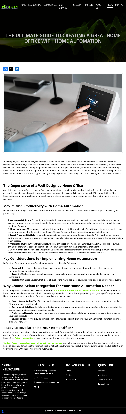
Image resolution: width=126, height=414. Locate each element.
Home (23, 5)
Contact (120, 5)
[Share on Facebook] (5, 69)
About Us (99, 6)
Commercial (50, 5)
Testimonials (71, 379)
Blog (110, 5)
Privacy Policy (103, 384)
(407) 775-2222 (41, 378)
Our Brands (63, 6)
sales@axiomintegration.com (47, 382)
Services (69, 375)
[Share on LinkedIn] (17, 69)
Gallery (77, 5)
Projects (88, 5)
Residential (34, 5)
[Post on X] (11, 69)
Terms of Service (105, 379)
